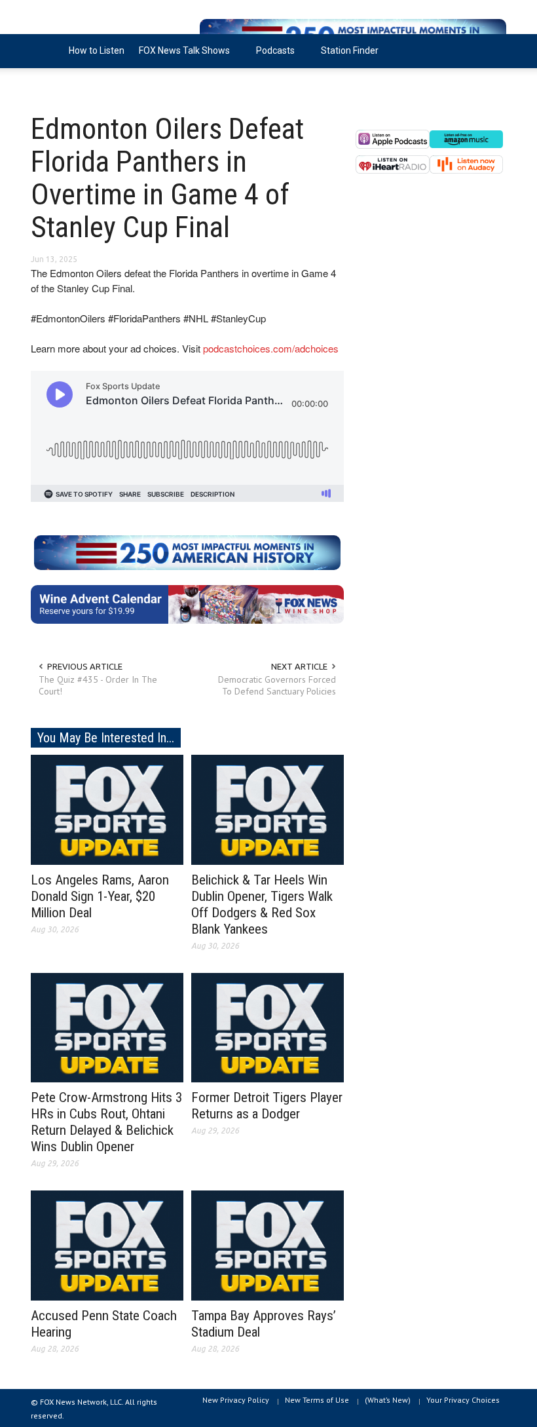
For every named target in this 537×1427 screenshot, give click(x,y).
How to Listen (96, 50)
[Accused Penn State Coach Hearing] (107, 1245)
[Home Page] (46, 51)
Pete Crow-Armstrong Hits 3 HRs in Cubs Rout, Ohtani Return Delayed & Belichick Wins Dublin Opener (106, 1122)
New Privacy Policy (235, 1400)
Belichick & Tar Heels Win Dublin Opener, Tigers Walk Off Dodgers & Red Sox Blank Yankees (262, 904)
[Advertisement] (431, 301)
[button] (493, 50)
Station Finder (350, 50)
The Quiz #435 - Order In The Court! (98, 685)
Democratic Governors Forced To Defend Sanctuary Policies (277, 685)
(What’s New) (388, 1400)
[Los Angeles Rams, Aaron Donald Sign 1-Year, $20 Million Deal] (107, 808)
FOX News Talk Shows (181, 56)
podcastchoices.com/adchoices (271, 348)
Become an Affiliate (78, 84)
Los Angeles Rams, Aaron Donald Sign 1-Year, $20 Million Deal (100, 896)
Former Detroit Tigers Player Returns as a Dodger (267, 1106)
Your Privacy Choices (463, 1400)
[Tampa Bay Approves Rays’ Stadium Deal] (267, 1245)
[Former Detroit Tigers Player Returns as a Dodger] (267, 1027)
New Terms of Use (317, 1400)
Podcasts (272, 56)
